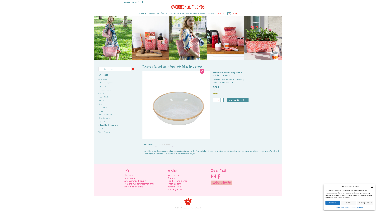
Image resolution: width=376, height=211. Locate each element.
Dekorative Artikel (104, 90)
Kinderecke (102, 100)
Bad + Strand (103, 86)
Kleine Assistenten (105, 107)
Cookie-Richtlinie (340, 207)
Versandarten (174, 186)
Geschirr (101, 93)
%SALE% (220, 13)
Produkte (142, 13)
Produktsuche (174, 183)
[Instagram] (251, 2)
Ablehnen (348, 203)
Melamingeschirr (104, 118)
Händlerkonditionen (177, 180)
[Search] (134, 69)
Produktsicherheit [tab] (164, 144)
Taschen (101, 128)
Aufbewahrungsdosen (106, 83)
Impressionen (154, 13)
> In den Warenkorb (238, 100)
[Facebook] (247, 2)
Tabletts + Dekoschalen (109, 125)
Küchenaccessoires (105, 114)
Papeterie (101, 121)
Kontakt (172, 178)
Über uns (164, 13)
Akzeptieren (333, 203)
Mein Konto (173, 175)
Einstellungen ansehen (365, 203)
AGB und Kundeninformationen (139, 183)
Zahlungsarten (175, 189)
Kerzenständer (103, 97)
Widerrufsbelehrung (133, 186)
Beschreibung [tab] (149, 144)
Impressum (360, 207)
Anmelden (211, 13)
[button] (372, 186)
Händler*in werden (177, 13)
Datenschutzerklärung (350, 207)
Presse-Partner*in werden (195, 13)
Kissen (100, 104)
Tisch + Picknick (104, 132)
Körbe (100, 111)
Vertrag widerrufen (222, 182)
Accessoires (102, 79)
